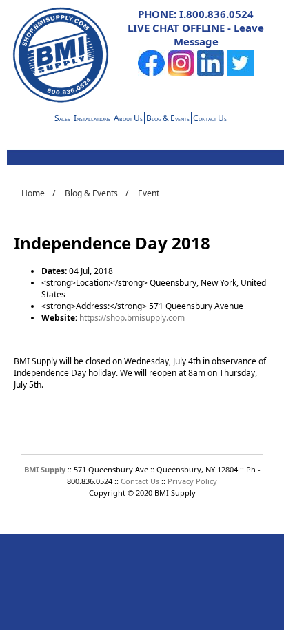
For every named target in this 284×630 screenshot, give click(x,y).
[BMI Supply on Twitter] (240, 73)
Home (33, 193)
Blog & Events (91, 193)
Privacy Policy (192, 481)
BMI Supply (44, 469)
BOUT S (128, 119)
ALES (62, 119)
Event (148, 193)
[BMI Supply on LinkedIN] (210, 73)
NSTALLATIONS (92, 119)
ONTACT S (210, 119)
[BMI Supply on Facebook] (151, 73)
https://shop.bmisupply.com (132, 318)
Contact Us (141, 481)
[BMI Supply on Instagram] (181, 73)
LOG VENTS (168, 119)
